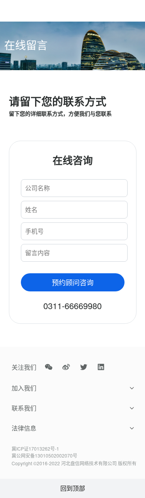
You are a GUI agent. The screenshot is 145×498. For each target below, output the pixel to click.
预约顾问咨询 (73, 282)
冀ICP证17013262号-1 (35, 448)
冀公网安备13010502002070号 (44, 455)
